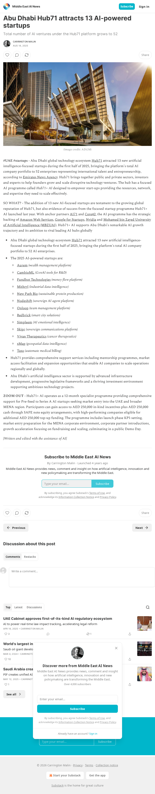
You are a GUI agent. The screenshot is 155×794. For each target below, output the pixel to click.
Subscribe (126, 6)
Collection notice (107, 765)
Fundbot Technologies (34, 279)
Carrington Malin (24, 41)
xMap (21, 343)
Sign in (144, 6)
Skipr (21, 329)
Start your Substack (67, 775)
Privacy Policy (108, 722)
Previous (18, 528)
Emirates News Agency (40, 177)
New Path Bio (27, 293)
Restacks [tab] (30, 557)
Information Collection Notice (76, 722)
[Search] (148, 607)
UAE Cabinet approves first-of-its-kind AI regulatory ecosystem (57, 619)
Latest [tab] (18, 607)
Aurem (22, 265)
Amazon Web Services (36, 219)
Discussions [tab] (34, 607)
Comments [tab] (13, 557)
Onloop (22, 308)
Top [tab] (8, 607)
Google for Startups (69, 219)
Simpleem (24, 322)
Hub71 (97, 160)
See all (11, 694)
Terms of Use (97, 718)
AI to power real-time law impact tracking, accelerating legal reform (50, 624)
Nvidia (91, 219)
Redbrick (24, 315)
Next (139, 528)
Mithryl (22, 286)
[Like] (7, 55)
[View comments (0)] (17, 55)
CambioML (25, 272)
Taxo (20, 350)
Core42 (90, 214)
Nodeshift (24, 301)
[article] (77, 626)
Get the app (97, 775)
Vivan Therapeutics (31, 336)
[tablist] (20, 557)
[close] (116, 648)
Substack (57, 785)
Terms (89, 765)
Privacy (78, 765)
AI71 (74, 214)
